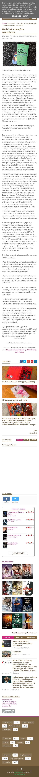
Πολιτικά (20, 742)
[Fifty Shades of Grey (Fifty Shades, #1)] (5, 524)
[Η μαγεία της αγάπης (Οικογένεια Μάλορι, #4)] (7, 578)
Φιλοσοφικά (7, 746)
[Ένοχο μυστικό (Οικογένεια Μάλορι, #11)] (17, 595)
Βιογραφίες (7, 729)
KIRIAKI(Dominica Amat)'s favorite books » (24, 633)
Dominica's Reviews (18, 509)
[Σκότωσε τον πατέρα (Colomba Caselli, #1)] (27, 611)
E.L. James (11, 521)
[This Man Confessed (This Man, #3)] (5, 540)
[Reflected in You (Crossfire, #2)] (5, 532)
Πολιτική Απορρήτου (9, 702)
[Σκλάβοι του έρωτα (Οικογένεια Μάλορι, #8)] (27, 578)
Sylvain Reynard (12, 544)
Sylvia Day (11, 529)
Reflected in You (12, 527)
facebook (33, 439)
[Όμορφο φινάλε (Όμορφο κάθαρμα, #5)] (27, 595)
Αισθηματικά (8, 722)
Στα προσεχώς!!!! (8, 562)
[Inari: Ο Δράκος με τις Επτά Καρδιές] (17, 611)
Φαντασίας (7, 762)
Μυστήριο (20, 23)
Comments (31, 637)
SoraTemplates (18, 772)
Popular (19, 637)
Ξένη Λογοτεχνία (31, 23)
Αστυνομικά (11, 23)
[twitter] (17, 769)
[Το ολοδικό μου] (27, 629)
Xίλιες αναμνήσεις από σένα (14, 400)
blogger (19, 439)
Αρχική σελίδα (7, 700)
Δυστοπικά (7, 755)
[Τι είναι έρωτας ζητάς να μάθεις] (5, 516)
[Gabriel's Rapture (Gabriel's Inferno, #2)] (5, 547)
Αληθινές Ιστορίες (27, 722)
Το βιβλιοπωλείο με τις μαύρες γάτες (18, 382)
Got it (25, 16)
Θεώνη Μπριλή (12, 515)
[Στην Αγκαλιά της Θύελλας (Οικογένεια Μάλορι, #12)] (7, 611)
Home (4, 23)
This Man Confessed (14, 535)
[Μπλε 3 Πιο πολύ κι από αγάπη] (17, 628)
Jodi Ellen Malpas (13, 537)
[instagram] (21, 769)
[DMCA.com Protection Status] (8, 713)
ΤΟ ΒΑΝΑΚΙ (16, 652)
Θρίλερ (23, 738)
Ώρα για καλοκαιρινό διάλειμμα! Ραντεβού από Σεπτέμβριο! (22, 643)
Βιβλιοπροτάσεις (14, 726)
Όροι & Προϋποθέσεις (9, 704)
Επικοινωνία (6, 706)
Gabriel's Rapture (12, 543)
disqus (26, 439)
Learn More (16, 16)
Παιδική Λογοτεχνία (16, 758)
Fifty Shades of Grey (13, 520)
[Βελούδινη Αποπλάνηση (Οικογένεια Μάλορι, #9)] (7, 595)
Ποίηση (6, 742)
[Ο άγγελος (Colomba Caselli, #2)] (7, 628)
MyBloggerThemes (19, 774)
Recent (7, 637)
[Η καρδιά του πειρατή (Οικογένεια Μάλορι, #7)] (17, 578)
